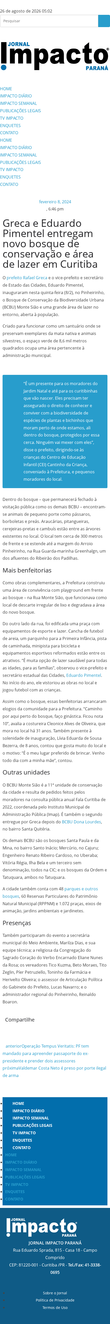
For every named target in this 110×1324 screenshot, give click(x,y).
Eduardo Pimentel (83, 675)
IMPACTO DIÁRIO (16, 96)
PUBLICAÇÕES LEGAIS (20, 111)
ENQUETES (10, 125)
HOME (6, 89)
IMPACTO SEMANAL (18, 103)
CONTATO (9, 133)
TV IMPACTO (11, 118)
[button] (6, 1031)
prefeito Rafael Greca (27, 277)
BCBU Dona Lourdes (81, 822)
